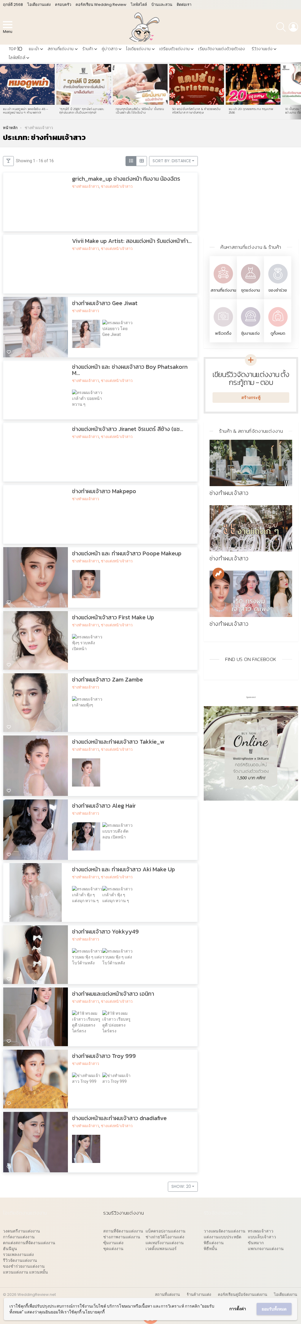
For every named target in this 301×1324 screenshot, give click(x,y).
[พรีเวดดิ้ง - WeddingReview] (223, 327)
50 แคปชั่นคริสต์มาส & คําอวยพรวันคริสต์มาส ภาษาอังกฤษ (196, 110)
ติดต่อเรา (184, 4)
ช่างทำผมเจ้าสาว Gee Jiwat (105, 303)
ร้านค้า (87, 49)
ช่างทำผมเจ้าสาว (85, 186)
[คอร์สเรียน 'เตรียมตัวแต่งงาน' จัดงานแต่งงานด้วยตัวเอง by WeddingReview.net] (251, 797)
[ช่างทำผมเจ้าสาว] (251, 463)
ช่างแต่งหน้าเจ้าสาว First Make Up (113, 617)
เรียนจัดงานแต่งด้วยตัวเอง (221, 49)
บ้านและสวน (161, 4)
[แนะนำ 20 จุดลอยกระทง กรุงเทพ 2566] (253, 84)
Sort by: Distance (172, 161)
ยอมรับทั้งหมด (274, 1309)
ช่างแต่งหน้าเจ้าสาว (117, 186)
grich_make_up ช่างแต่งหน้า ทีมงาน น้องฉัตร (126, 178)
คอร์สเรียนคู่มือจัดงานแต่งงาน (242, 1294)
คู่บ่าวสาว (110, 49)
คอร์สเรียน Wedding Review (101, 4)
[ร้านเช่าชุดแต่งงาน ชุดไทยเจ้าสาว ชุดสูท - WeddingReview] (250, 284)
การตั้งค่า (237, 1309)
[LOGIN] (293, 27)
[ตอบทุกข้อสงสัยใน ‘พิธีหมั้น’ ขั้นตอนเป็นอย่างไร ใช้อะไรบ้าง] (140, 84)
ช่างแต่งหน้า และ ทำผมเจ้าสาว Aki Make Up (123, 869)
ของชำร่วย (277, 290)
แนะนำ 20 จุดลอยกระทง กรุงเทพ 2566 (251, 110)
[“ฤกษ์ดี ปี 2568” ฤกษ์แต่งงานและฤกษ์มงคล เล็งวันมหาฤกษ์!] (83, 84)
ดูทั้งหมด (277, 333)
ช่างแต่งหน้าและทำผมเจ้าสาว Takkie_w (118, 741)
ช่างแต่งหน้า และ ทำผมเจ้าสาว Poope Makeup (126, 553)
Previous (3, 91)
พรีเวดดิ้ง (223, 333)
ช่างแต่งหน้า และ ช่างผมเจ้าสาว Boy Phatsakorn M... (130, 370)
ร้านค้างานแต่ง (199, 1294)
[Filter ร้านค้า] (8, 161)
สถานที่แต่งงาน (60, 49)
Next (298, 91)
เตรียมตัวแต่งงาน (174, 49)
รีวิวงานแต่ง (262, 49)
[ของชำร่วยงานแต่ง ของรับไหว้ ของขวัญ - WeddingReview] (278, 284)
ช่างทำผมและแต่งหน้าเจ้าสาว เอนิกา (113, 994)
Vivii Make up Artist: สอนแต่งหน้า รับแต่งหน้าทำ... (132, 240)
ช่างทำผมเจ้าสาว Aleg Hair (104, 805)
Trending (218, 573)
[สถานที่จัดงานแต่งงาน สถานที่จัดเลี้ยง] (223, 284)
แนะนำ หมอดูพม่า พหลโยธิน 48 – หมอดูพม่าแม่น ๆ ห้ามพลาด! (26, 110)
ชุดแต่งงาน (250, 290)
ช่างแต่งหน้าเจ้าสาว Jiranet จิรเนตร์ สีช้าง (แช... (127, 429)
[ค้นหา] (281, 27)
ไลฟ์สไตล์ (139, 4)
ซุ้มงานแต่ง (250, 333)
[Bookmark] (8, 226)
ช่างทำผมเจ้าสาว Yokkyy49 (105, 931)
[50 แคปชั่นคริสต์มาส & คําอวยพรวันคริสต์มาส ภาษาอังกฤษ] (196, 84)
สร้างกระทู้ (250, 397)
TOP (15, 49)
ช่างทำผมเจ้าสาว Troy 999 (104, 1056)
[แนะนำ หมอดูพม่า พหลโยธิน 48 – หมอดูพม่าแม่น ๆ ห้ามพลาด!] (27, 84)
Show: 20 (181, 1186)
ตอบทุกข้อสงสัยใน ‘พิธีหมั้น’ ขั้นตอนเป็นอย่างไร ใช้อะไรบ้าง (140, 110)
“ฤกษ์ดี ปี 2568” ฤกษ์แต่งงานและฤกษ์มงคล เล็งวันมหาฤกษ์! (81, 110)
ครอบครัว (63, 4)
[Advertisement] (251, 192)
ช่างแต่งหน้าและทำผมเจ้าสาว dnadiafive (119, 1118)
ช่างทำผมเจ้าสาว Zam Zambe (107, 679)
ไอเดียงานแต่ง (39, 4)
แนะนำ (34, 49)
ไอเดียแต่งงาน (138, 49)
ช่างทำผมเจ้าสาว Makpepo (104, 491)
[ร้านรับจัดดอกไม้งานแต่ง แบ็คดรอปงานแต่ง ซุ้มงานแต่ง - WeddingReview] (250, 327)
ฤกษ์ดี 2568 (13, 4)
